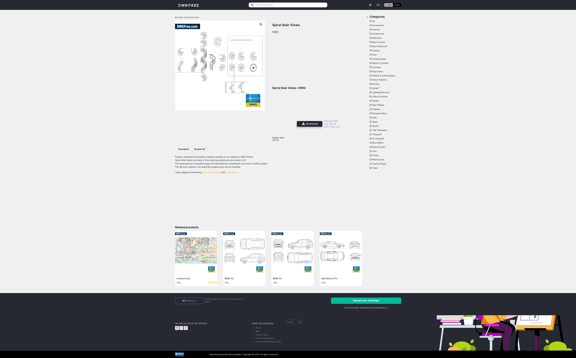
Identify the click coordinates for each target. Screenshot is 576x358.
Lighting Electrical (381, 92)
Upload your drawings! (366, 300)
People (375, 100)
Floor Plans (377, 71)
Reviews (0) (199, 149)
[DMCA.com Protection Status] (190, 354)
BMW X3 (277, 278)
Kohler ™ (376, 88)
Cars (374, 151)
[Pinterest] (186, 328)
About (258, 328)
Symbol (376, 50)
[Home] (176, 17)
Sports (375, 126)
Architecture (378, 33)
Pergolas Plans (379, 113)
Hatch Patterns (379, 79)
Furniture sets (183, 278)
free (277, 140)
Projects (376, 109)
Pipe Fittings (378, 105)
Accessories (378, 25)
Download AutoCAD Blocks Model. (226, 354)
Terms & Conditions (265, 338)
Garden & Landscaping (383, 75)
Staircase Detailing (211, 172)
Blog (258, 331)
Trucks (375, 155)
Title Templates (379, 130)
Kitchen (376, 84)
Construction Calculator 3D (268, 341)
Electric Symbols (380, 63)
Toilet (374, 168)
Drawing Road (379, 59)
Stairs (282, 138)
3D (373, 21)
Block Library (378, 42)
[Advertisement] (220, 128)
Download (312, 123)
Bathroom (377, 38)
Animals (376, 29)
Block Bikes (377, 142)
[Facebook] (177, 328)
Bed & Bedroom (379, 46)
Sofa (374, 117)
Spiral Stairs (231, 172)
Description (183, 149)
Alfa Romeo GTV (329, 278)
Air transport (378, 138)
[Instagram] (181, 328)
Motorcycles (378, 159)
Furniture (376, 67)
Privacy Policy (262, 335)
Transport (377, 134)
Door (374, 54)
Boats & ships (378, 147)
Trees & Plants (379, 163)
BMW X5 (229, 278)
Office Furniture (379, 96)
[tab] (183, 149)
